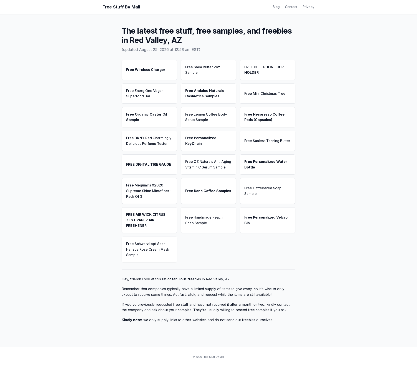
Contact (291, 7)
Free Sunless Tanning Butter (267, 141)
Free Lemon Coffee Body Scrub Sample (206, 117)
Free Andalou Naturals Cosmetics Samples (204, 93)
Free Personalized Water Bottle (265, 164)
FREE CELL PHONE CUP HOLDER (264, 70)
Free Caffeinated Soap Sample (262, 191)
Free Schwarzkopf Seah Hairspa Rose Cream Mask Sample (147, 249)
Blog (276, 7)
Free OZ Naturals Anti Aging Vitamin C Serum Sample (208, 164)
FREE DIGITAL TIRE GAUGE (148, 164)
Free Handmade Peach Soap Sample (204, 220)
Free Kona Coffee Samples (208, 191)
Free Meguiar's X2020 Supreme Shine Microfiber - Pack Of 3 (149, 190)
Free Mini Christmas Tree (264, 93)
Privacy (308, 7)
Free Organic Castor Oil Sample (146, 117)
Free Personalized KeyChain (200, 141)
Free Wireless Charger (145, 69)
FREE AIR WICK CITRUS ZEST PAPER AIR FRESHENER (145, 220)
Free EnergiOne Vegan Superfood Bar (145, 93)
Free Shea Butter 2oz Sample (202, 70)
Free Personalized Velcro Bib (266, 220)
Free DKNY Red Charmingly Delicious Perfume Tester (148, 141)
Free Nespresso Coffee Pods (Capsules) (264, 117)
